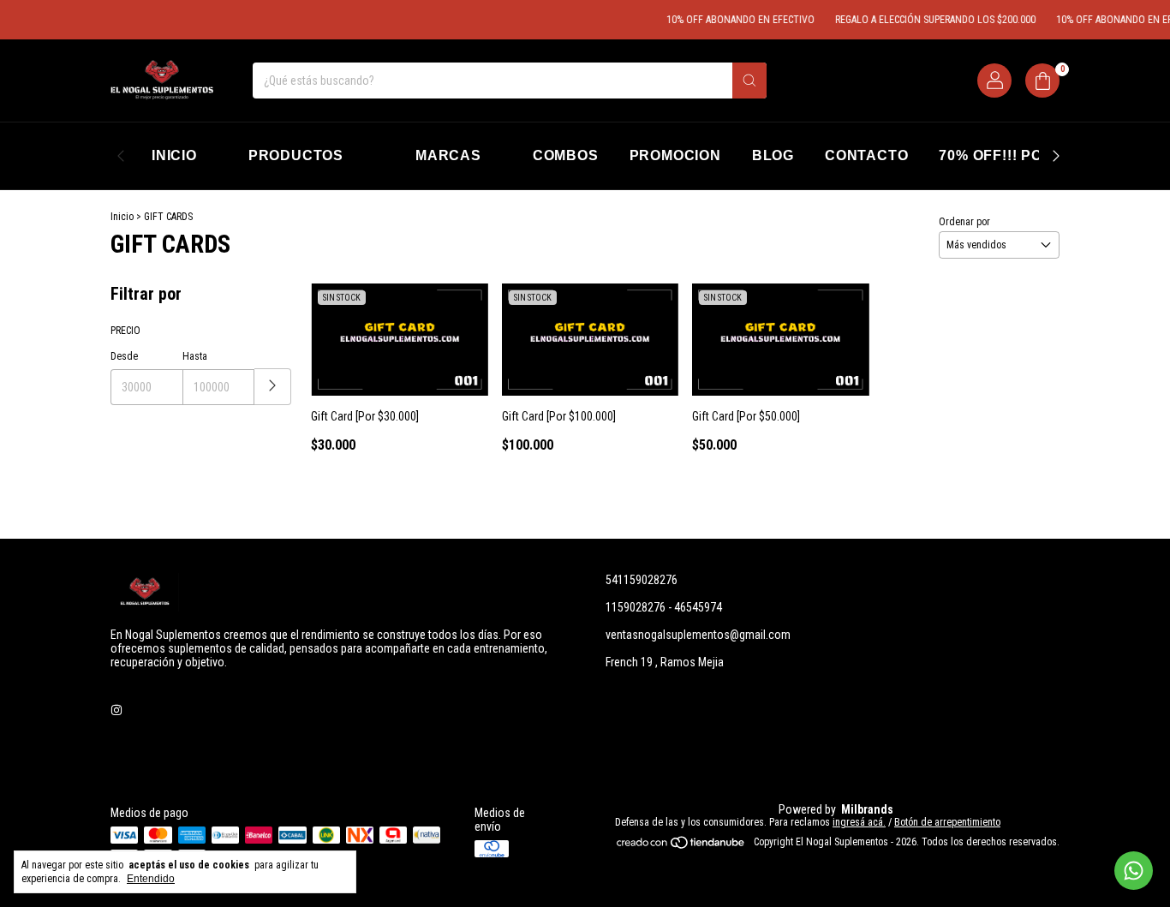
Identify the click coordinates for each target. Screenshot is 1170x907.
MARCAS (448, 155)
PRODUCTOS (295, 155)
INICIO (174, 155)
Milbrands (867, 809)
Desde (124, 356)
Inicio (122, 217)
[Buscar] (749, 80)
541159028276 (642, 580)
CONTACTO (866, 155)
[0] (1042, 80)
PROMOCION (675, 155)
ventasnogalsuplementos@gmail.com (698, 634)
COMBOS (566, 155)
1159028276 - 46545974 (664, 607)
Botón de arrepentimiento (947, 822)
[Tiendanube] (681, 846)
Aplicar (272, 386)
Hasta (194, 356)
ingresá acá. (859, 822)
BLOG (773, 155)
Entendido (151, 879)
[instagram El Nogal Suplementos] (116, 710)
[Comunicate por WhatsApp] (1133, 870)
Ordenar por (964, 222)
